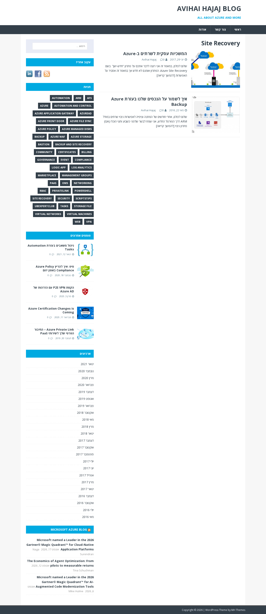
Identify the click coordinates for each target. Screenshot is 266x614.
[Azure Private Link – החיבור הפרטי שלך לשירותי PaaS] (85, 338)
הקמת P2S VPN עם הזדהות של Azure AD (53, 289)
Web (77, 222)
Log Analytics (81, 167)
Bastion (43, 144)
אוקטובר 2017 (85, 447)
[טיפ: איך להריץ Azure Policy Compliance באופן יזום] (85, 275)
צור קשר (220, 29)
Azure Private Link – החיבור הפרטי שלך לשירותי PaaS (54, 331)
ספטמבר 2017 (85, 454)
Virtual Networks (48, 214)
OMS (65, 183)
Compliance (83, 160)
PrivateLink (60, 191)
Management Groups (77, 175)
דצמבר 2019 (86, 392)
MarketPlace (47, 175)
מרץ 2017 (87, 482)
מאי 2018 (88, 419)
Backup (39, 136)
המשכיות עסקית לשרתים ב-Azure (155, 53)
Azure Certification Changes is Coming (51, 310)
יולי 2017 (88, 461)
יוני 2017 (88, 468)
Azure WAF (57, 136)
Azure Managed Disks (77, 129)
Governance (46, 160)
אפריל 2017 (86, 475)
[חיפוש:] (59, 46)
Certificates (67, 152)
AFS (89, 98)
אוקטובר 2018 (85, 413)
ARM (78, 98)
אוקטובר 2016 (85, 503)
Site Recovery (42, 198)
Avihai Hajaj (149, 59)
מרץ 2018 (87, 427)
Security (64, 198)
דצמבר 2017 (86, 440)
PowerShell (83, 191)
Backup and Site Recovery (73, 144)
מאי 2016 (88, 517)
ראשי (237, 29)
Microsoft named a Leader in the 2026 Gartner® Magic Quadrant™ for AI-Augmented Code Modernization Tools (65, 581)
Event (65, 160)
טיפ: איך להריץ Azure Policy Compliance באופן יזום (55, 268)
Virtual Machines (79, 214)
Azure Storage (81, 136)
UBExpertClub (44, 206)
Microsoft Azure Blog (69, 529)
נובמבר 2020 (86, 371)
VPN (89, 222)
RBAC (43, 191)
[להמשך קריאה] (166, 75)
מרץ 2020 (87, 378)
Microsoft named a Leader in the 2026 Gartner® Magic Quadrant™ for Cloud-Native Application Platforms (60, 544)
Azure (44, 105)
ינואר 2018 (87, 433)
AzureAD (86, 113)
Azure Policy (47, 129)
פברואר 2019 (86, 406)
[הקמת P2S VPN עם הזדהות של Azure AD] (85, 296)
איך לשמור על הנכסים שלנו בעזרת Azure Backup (149, 101)
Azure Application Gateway (54, 113)
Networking (83, 183)
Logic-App (59, 167)
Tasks (64, 206)
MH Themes (238, 610)
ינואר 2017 (87, 489)
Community (44, 152)
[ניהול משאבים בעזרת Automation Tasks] (85, 254)
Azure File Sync (81, 121)
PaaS (53, 183)
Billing (86, 152)
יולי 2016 (88, 510)
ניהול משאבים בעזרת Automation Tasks (51, 247)
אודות (202, 29)
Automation (61, 98)
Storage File (83, 206)
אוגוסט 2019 (86, 399)
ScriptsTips (84, 198)
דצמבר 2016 (86, 496)
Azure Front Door (51, 121)
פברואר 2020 (86, 385)
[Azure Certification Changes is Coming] (85, 317)
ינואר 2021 (87, 364)
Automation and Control (73, 105)
